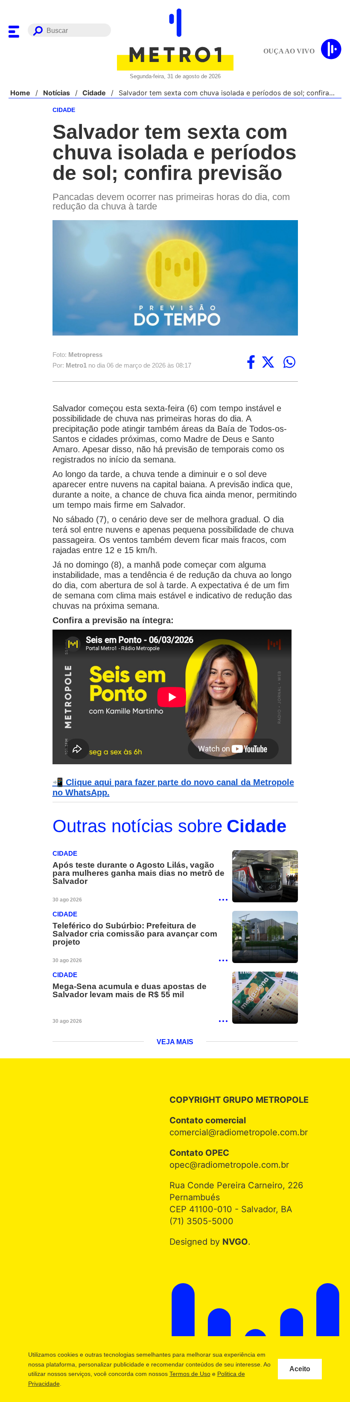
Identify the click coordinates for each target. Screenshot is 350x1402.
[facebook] (251, 363)
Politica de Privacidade (76, 1384)
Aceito (299, 1369)
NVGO (232, 1244)
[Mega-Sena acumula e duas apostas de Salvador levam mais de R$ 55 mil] (265, 1000)
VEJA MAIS (175, 1044)
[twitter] (268, 363)
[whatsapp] (289, 363)
